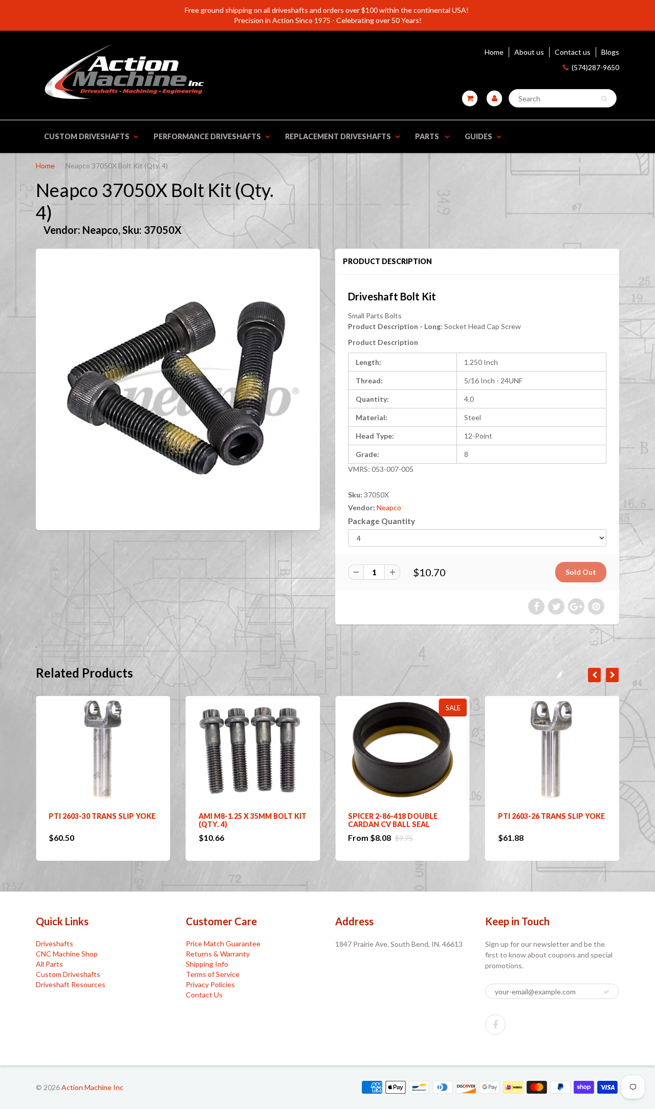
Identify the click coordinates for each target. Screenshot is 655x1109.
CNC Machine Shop (67, 953)
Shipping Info (207, 964)
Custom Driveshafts (86, 136)
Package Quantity (381, 521)
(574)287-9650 (595, 67)
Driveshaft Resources (70, 984)
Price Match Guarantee (223, 943)
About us (529, 52)
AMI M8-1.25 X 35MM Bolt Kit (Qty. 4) (166, 820)
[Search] (604, 99)
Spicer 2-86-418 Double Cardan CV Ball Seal (307, 820)
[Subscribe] (606, 992)
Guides (478, 136)
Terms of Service (212, 974)
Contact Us (204, 994)
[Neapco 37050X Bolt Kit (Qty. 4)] (178, 388)
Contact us (573, 52)
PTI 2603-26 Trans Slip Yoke (464, 816)
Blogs (610, 52)
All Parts (49, 964)
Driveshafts (54, 943)
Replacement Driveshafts (338, 136)
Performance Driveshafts (207, 136)
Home (494, 52)
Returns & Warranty (218, 953)
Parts (428, 136)
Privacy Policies (210, 984)
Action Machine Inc (92, 1087)
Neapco (389, 507)
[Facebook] (495, 1024)
